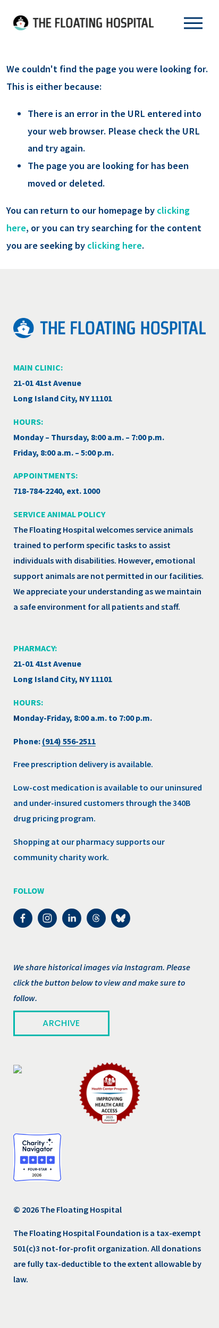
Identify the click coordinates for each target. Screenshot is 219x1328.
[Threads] (96, 918)
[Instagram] (47, 918)
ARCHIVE (61, 1023)
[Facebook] (22, 918)
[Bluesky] (120, 918)
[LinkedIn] (71, 918)
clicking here (114, 245)
